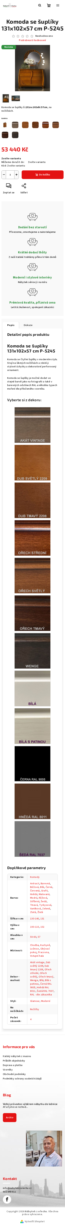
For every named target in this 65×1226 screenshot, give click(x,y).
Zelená (46, 908)
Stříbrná (34, 901)
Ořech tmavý (46, 977)
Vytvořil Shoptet (35, 1221)
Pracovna (43, 952)
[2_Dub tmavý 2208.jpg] (32, 500)
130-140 (34, 918)
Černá (49, 887)
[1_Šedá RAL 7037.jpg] (32, 839)
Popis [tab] (10, 325)
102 (42, 927)
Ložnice (34, 949)
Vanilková (35, 908)
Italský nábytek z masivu (17, 1056)
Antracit (34, 883)
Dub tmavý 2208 (39, 967)
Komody (35, 877)
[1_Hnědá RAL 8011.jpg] (32, 801)
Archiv (9, 1117)
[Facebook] (7, 1199)
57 (39, 937)
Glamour (35, 1001)
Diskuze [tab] (28, 325)
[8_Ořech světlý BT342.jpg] (32, 575)
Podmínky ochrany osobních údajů (22, 1078)
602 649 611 (9, 1192)
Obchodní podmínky (14, 1074)
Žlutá (40, 912)
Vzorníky (8, 1070)
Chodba (34, 945)
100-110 (34, 927)
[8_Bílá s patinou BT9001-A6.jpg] (32, 726)
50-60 (33, 937)
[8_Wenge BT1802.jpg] (32, 651)
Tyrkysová (45, 905)
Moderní (45, 1001)
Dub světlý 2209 (40, 964)
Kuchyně (45, 945)
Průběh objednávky (14, 1061)
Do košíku (44, 174)
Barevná (45, 883)
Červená (35, 891)
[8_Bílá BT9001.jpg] (32, 688)
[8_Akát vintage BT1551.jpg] (32, 425)
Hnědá (33, 894)
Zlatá (33, 912)
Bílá (42, 887)
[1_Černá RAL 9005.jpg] (32, 763)
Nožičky (34, 1009)
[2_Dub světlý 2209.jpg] (32, 462)
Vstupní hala (37, 956)
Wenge (34, 980)
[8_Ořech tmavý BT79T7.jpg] (32, 613)
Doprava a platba (12, 1065)
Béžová (34, 887)
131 (42, 918)
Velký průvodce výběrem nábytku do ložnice (30, 1104)
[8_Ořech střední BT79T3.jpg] (32, 538)
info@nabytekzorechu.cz (17, 1188)
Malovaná (44, 894)
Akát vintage (37, 962)
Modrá (33, 898)
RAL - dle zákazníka (41, 994)
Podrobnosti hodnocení (32, 40)
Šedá (44, 901)
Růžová (43, 898)
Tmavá (34, 905)
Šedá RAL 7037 (45, 991)
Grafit (44, 891)
